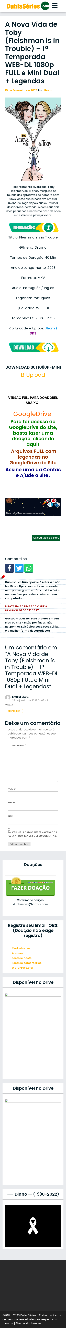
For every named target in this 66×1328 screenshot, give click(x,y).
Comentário (17, 745)
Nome (12, 788)
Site (10, 816)
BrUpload (33, 375)
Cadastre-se (21, 948)
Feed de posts (21, 958)
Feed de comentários (26, 963)
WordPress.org (22, 968)
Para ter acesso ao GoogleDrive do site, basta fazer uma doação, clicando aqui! (33, 432)
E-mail (13, 802)
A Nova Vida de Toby (46, 537)
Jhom (47, 90)
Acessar (17, 953)
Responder (14, 711)
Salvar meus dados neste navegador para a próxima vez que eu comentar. (32, 834)
